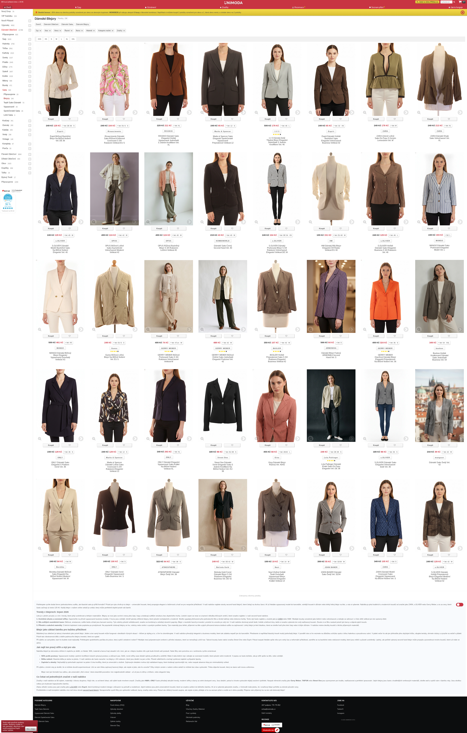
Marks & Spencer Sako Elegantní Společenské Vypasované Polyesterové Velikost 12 (223, 139)
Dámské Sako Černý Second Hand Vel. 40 (223, 247)
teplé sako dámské (12, 103)
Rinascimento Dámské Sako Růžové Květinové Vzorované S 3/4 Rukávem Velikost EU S (114, 139)
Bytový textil (6, 177)
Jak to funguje (457, 7)
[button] (69, 126)
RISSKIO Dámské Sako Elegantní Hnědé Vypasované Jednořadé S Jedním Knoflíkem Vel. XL (168, 140)
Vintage (5, 139)
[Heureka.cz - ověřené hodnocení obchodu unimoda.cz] (8, 212)
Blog (187, 705)
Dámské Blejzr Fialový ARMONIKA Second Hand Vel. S (331, 355)
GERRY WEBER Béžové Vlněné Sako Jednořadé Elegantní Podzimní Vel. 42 (223, 358)
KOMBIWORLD (222, 241)
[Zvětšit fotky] (39, 112)
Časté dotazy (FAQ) (117, 705)
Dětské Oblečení (8, 159)
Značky (225, 7)
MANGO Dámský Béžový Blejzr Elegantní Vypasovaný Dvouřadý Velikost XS (60, 356)
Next (277, 567)
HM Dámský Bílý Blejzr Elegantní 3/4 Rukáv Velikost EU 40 (331, 248)
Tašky (3, 173)
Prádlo (5, 62)
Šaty (4, 39)
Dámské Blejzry (40, 705)
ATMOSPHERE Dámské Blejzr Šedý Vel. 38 (168, 573)
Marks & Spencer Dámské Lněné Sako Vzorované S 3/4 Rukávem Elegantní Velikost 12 (114, 466)
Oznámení (151, 7)
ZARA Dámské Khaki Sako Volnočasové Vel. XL (439, 138)
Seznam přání (378, 7)
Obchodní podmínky (193, 717)
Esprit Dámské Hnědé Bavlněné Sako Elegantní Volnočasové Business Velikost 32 (331, 139)
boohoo (439, 348)
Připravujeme (8, 34)
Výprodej (5, 25)
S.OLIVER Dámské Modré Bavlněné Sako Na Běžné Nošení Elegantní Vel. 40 (60, 249)
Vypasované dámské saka (44, 713)
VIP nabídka (6, 16)
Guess (114, 348)
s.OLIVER (60, 241)
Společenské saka (12, 111)
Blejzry (7, 98)
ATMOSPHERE (168, 567)
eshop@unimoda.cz (269, 709)
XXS (39, 39)
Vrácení (113, 717)
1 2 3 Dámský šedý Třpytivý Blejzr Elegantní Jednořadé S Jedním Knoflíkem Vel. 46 (276, 141)
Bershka (60, 567)
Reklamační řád (191, 721)
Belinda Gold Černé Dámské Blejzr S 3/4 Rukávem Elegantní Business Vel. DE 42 (223, 575)
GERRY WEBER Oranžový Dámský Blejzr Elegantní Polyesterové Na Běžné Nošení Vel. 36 (385, 358)
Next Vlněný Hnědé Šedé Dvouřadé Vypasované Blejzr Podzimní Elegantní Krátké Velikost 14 (277, 576)
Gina (277, 458)
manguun (439, 458)
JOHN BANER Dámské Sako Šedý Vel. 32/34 (331, 573)
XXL (73, 39)
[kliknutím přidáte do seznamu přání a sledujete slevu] (70, 119)
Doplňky (5, 168)
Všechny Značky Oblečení (195, 709)
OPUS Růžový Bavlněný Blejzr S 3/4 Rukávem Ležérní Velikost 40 (168, 248)
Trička (5, 48)
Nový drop (6, 11)
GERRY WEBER (168, 348)
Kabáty (5, 130)
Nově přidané (7, 21)
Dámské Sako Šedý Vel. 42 (439, 463)
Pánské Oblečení (8, 154)
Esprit (60, 131)
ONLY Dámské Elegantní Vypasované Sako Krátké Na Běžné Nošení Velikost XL (169, 465)
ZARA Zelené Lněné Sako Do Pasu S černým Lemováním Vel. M (385, 138)
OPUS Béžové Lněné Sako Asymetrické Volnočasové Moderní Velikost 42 (114, 249)
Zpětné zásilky (115, 721)
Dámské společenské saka (44, 717)
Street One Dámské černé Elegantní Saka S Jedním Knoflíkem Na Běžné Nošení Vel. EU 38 (223, 466)
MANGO (439, 241)
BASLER (277, 348)
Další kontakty (267, 713)
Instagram (340, 713)
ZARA (385, 131)
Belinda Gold (222, 567)
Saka (4, 90)
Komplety (6, 144)
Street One (223, 458)
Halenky (6, 44)
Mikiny (5, 81)
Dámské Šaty (115, 725)
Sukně (5, 71)
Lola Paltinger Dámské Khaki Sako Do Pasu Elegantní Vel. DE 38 (331, 466)
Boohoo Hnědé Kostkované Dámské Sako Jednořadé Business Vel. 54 (440, 356)
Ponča (5, 148)
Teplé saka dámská (42, 709)
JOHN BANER (331, 567)
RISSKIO (168, 131)
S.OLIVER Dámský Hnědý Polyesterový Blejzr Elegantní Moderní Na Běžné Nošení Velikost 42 (439, 576)
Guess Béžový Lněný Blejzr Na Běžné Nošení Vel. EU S (114, 357)
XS (46, 39)
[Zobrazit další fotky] (81, 112)
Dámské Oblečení (9, 30)
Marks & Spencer (223, 131)
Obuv (3, 163)
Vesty (4, 134)
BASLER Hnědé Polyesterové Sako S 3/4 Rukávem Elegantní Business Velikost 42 (277, 358)
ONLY (60, 458)
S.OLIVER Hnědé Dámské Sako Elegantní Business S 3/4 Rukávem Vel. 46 (385, 249)
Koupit (51, 119)
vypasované (9, 107)
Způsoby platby (115, 713)
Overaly (5, 125)
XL (67, 39)
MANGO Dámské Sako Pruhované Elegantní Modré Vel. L (439, 247)
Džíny (4, 67)
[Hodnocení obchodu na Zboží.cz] (271, 732)
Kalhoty (5, 53)
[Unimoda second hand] (233, 4)
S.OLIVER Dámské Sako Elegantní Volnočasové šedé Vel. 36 (385, 464)
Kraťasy (5, 121)
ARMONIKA (331, 348)
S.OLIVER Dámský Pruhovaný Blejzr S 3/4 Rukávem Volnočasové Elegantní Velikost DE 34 (277, 249)
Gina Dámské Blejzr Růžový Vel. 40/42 (277, 463)
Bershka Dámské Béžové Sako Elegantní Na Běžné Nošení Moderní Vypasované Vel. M (60, 575)
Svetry (5, 58)
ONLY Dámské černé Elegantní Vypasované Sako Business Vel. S (114, 574)
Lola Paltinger (331, 458)
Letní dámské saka (42, 721)
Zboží (8, 7)
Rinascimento (114, 131)
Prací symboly (191, 713)
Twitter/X (340, 709)
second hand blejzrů (91, 690)
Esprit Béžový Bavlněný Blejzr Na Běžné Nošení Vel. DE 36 (60, 138)
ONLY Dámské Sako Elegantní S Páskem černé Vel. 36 (60, 464)
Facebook (340, 705)
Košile (5, 76)
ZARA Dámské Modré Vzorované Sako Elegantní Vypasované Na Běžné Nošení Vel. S (385, 575)
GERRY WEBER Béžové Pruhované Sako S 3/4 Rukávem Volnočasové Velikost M (169, 358)
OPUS (114, 241)
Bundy (5, 85)
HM (331, 241)
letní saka (8, 115)
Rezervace (299, 7)
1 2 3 (277, 131)
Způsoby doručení (116, 709)
